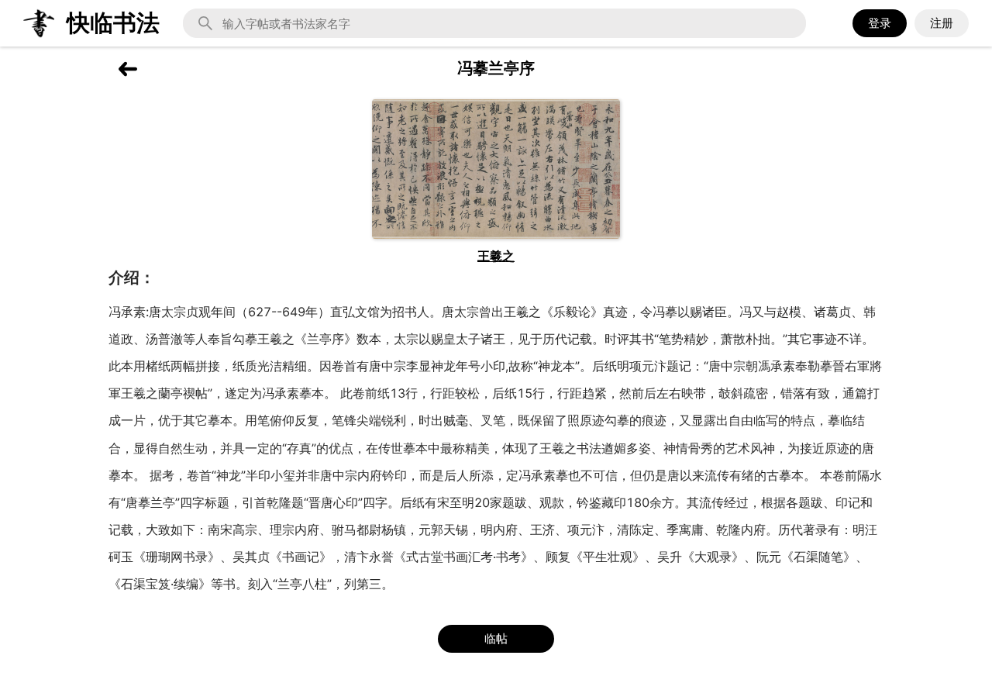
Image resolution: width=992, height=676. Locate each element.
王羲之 (496, 256)
